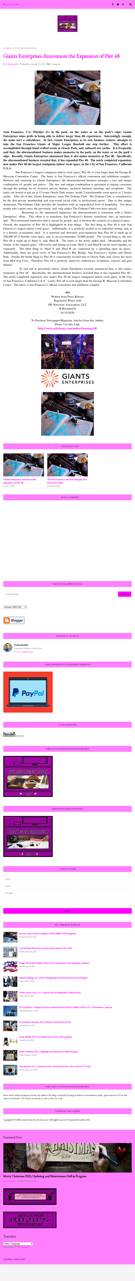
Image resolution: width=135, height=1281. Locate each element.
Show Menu (12, 4)
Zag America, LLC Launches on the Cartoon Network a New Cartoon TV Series (55, 1066)
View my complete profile (23, 651)
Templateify (19, 1259)
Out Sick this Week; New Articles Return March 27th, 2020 (45, 948)
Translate (24, 1246)
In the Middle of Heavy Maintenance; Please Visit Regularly (45, 1036)
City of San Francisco (24, 48)
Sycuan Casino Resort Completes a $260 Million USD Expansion (47, 933)
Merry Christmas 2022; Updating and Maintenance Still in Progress (44, 1176)
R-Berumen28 (21, 644)
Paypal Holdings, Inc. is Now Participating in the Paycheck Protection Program (53, 977)
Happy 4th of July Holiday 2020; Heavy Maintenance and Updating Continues (54, 962)
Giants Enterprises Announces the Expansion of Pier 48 (19, 481)
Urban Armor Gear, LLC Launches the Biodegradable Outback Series (50, 992)
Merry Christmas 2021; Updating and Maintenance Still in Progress (48, 1051)
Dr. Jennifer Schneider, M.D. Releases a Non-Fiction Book (44, 1022)
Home (6, 48)
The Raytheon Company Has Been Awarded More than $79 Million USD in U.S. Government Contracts (65, 1007)
